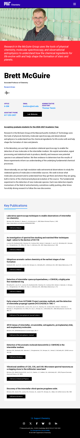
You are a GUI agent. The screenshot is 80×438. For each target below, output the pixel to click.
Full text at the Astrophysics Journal (22, 335)
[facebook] (37, 423)
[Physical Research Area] (7, 93)
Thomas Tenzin (48, 108)
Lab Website (33, 114)
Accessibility (46, 430)
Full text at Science (16, 357)
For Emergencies (35, 430)
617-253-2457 (10, 115)
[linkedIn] (56, 423)
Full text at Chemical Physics (19, 379)
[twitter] (30, 423)
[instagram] (24, 423)
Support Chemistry (42, 418)
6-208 (6, 106)
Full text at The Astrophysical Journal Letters (25, 315)
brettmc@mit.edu (31, 106)
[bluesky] (43, 423)
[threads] (50, 423)
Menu (74, 4)
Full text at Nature (15, 228)
